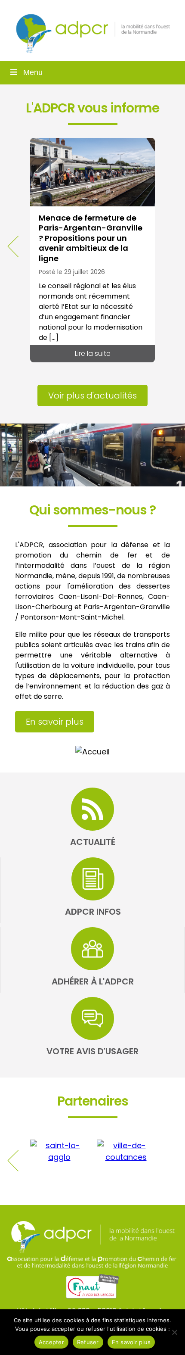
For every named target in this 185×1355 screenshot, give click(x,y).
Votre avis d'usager (92, 1051)
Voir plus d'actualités (92, 395)
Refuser (88, 1342)
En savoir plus (54, 722)
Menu (33, 72)
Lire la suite (93, 353)
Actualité (92, 842)
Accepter (51, 1342)
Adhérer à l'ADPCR (93, 981)
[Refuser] (174, 1332)
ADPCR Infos (93, 912)
